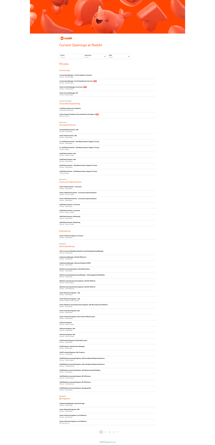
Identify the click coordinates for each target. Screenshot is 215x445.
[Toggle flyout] (104, 57)
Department (88, 55)
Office (110, 55)
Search (62, 55)
